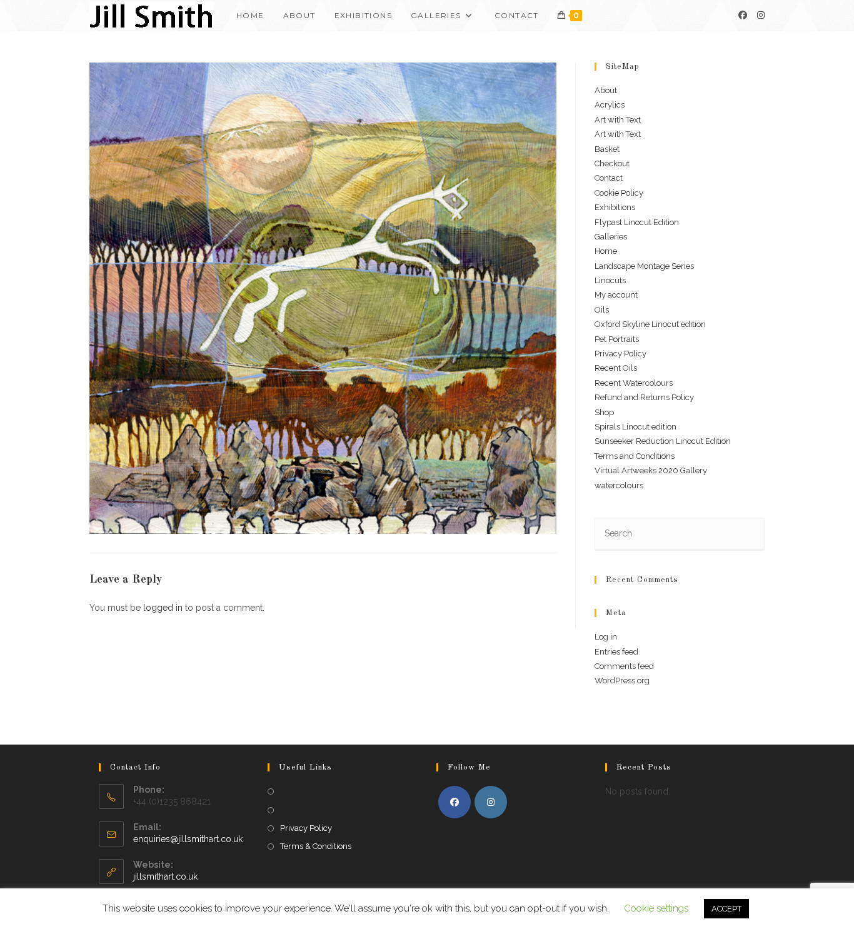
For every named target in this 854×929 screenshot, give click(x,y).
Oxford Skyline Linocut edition (650, 324)
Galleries (611, 236)
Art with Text (618, 119)
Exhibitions (615, 207)
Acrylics (610, 104)
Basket (607, 149)
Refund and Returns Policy (644, 397)
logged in (163, 608)
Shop (604, 412)
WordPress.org (622, 680)
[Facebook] (742, 15)
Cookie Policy (619, 193)
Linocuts (610, 280)
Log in (606, 636)
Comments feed (624, 666)
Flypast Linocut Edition (637, 222)
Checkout (612, 163)
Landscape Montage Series (644, 266)
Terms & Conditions (315, 846)
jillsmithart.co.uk (165, 876)
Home (606, 251)
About (606, 90)
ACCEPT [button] (726, 908)
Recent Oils (616, 368)
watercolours (619, 485)
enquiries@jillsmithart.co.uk (188, 839)
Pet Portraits (617, 339)
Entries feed (616, 651)
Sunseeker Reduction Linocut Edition (663, 441)
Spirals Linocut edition (635, 426)
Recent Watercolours (634, 383)
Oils (602, 309)
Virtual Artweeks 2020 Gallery (651, 470)
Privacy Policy (620, 353)
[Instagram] (761, 15)
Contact (609, 178)
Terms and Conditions (635, 456)
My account (616, 294)
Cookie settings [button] (656, 908)
